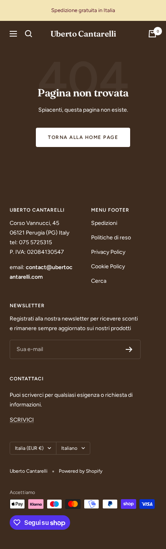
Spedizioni (104, 223)
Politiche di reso (111, 237)
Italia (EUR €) (29, 448)
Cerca (98, 281)
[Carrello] (152, 33)
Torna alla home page (83, 137)
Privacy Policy (108, 252)
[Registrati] (129, 349)
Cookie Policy (108, 266)
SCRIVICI (22, 419)
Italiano (69, 448)
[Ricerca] (28, 33)
